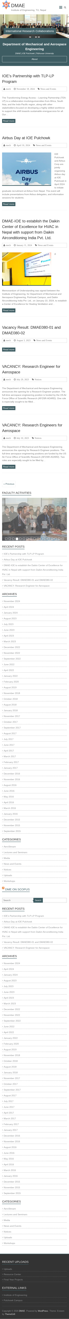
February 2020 (11, 681)
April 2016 (9, 802)
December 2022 (12, 647)
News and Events (48, 89)
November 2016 (12, 779)
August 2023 (10, 618)
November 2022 (12, 653)
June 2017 (9, 745)
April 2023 (9, 635)
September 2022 (12, 658)
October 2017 (11, 722)
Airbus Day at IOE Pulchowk (26, 138)
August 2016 (10, 785)
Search (38, 900)
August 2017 (10, 733)
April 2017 (9, 750)
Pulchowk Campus (13, 1300)
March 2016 (10, 808)
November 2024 (12, 601)
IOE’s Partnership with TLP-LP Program (24, 554)
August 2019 (10, 687)
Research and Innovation (22, 31)
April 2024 (9, 607)
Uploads (8, 875)
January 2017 (11, 768)
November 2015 (12, 825)
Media (7, 858)
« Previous (9, 484)
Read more (8, 121)
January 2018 (11, 710)
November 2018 (12, 693)
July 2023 (8, 624)
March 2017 (10, 756)
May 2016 (9, 796)
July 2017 (8, 739)
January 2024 (11, 612)
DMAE (18, 5)
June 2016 (9, 791)
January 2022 (11, 676)
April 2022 (9, 670)
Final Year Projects (13, 1279)
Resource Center (12, 1274)
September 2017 (12, 727)
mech (8, 89)
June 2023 (9, 630)
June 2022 (9, 664)
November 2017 (12, 716)
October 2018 (11, 699)
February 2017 (11, 762)
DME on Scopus (17, 889)
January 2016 (11, 814)
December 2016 (12, 773)
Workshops (9, 881)
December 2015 (12, 819)
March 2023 (10, 641)
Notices (38, 379)
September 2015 (12, 831)
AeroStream (10, 846)
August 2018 (10, 704)
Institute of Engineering (15, 1295)
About (35, 59)
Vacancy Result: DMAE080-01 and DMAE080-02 (28, 580)
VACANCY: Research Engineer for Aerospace (27, 585)
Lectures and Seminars (15, 852)
